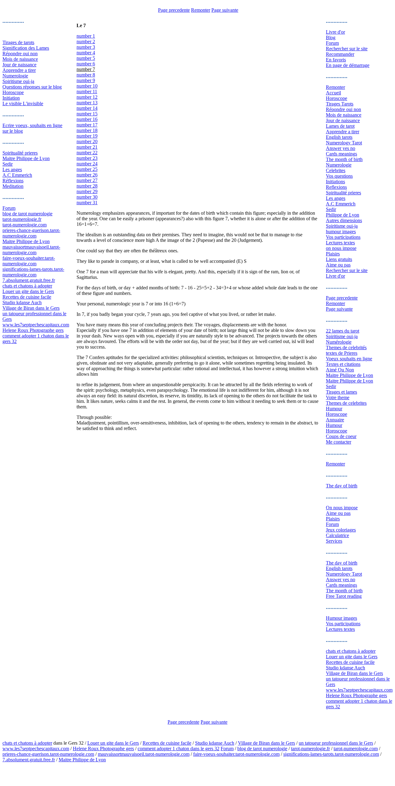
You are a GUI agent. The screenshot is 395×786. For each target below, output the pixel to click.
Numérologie (338, 342)
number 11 (87, 91)
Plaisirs (333, 253)
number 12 (87, 97)
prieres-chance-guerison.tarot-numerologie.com (31, 233)
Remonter (200, 10)
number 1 (86, 36)
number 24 (87, 163)
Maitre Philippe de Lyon (26, 158)
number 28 (87, 185)
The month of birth (344, 159)
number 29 (87, 191)
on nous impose (341, 248)
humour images (341, 231)
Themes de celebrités (346, 347)
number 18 (87, 130)
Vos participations (343, 237)
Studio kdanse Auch (22, 302)
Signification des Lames (25, 48)
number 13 (87, 102)
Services (334, 541)
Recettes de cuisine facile (26, 297)
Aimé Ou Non (340, 369)
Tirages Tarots (339, 103)
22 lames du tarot (342, 330)
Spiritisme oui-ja (18, 81)
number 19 (87, 136)
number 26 (87, 174)
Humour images (341, 618)
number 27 (87, 180)
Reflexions (336, 187)
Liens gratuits (339, 259)
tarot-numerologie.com (24, 224)
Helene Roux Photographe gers (33, 330)
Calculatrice (337, 535)
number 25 (87, 169)
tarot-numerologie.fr (21, 219)
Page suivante (224, 10)
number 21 (87, 147)
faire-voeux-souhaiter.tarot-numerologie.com (28, 260)
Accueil (333, 92)
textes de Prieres (341, 353)
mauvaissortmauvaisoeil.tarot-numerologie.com (31, 249)
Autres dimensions (344, 220)
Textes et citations (343, 364)
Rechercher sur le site (347, 48)
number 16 (87, 119)
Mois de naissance (20, 59)
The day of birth (341, 485)
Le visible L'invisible (22, 103)
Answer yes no (340, 148)
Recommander (340, 54)
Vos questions (339, 176)
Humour (334, 408)
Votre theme (337, 397)
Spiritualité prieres (20, 152)
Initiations (335, 181)
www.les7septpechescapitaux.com (35, 324)
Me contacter (338, 442)
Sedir (7, 164)
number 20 (87, 141)
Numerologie (15, 75)
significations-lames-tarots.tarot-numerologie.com (33, 272)
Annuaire (335, 419)
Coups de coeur (341, 436)
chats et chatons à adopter (27, 285)
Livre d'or (335, 32)
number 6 (86, 63)
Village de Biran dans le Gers (31, 308)
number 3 (86, 47)
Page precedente (174, 10)
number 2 (86, 41)
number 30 (87, 197)
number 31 (87, 202)
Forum (8, 208)
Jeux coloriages (341, 529)
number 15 (87, 113)
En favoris (336, 59)
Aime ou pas (338, 264)
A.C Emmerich (17, 175)
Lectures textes (340, 242)
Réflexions (12, 180)
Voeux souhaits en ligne (349, 358)
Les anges (12, 169)
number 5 (86, 58)
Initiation (11, 98)
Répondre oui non (20, 53)
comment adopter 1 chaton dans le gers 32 (178, 748)
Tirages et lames (341, 392)
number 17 (87, 124)
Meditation (12, 186)
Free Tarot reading (344, 596)
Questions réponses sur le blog (32, 86)
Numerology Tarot (344, 142)
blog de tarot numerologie (27, 213)
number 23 (87, 158)
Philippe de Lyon (342, 214)
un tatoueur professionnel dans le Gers (336, 743)
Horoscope (13, 92)
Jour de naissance (19, 64)
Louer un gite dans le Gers (28, 291)
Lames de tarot (340, 126)
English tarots (339, 137)
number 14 (87, 108)
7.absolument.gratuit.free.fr (28, 280)
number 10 (87, 86)
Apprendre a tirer (19, 70)
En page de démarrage (347, 65)
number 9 (86, 80)
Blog (330, 37)
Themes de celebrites (346, 403)
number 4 (86, 52)
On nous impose (342, 507)
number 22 (87, 152)
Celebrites (335, 170)
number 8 (86, 74)
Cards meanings (341, 153)
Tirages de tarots (18, 42)
